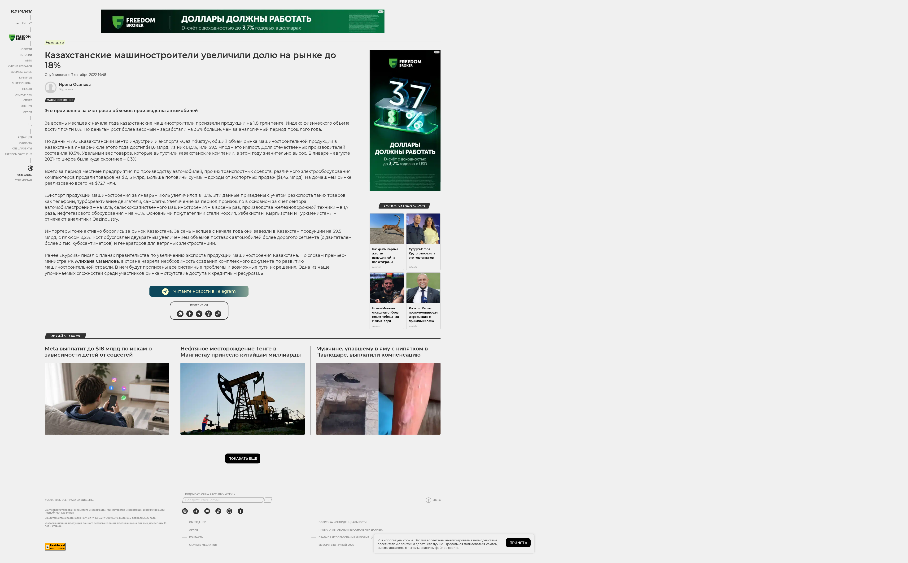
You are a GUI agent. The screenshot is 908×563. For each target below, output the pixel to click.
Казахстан (24, 175)
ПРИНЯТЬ (518, 543)
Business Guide (21, 72)
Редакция (25, 137)
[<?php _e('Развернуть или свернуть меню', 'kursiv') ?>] (30, 168)
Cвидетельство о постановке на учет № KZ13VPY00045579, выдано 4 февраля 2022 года (100, 517)
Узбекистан (23, 180)
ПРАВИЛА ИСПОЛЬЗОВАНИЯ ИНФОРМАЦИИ (347, 537)
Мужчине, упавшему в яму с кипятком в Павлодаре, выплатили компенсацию (372, 351)
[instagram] (185, 511)
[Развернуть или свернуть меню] (30, 125)
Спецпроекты (22, 148)
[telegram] (196, 511)
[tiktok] (218, 511)
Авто (28, 60)
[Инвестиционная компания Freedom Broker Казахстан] (20, 38)
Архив (27, 111)
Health (27, 89)
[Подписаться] (267, 500)
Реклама (25, 142)
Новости (26, 49)
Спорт (27, 100)
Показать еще (242, 458)
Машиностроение (60, 100)
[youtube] (207, 511)
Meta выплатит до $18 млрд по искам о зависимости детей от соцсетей (98, 351)
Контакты (196, 537)
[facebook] (240, 511)
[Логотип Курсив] (21, 11)
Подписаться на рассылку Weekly (210, 494)
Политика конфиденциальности (343, 522)
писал (87, 255)
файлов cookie (446, 548)
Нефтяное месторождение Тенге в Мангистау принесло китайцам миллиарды (240, 351)
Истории (26, 55)
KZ (30, 23)
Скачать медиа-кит (203, 545)
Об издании (197, 522)
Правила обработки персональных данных (351, 529)
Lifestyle (25, 77)
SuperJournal (22, 83)
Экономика (23, 94)
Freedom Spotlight (18, 154)
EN (24, 23)
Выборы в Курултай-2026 (336, 545)
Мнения (26, 106)
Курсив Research (20, 66)
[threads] (229, 511)
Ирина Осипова (75, 84)
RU (17, 23)
